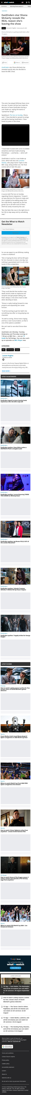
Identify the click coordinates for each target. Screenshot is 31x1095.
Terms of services (20, 237)
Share (5, 62)
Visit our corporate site (14, 1041)
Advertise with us (6, 1077)
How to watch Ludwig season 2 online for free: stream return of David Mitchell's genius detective (16, 1000)
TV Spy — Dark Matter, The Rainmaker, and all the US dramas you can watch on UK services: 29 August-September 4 (16, 989)
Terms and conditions (8, 1053)
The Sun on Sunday (16, 115)
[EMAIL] (3, 360)
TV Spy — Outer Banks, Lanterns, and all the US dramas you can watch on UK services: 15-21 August (16, 1020)
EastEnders (4, 11)
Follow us (18, 62)
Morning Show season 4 (16, 6)
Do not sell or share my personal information (14, 1081)
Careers (4, 1070)
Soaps (17, 350)
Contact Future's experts (8, 1056)
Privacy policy (5, 1060)
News (3, 28)
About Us (4, 1074)
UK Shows (10, 350)
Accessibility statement (8, 1067)
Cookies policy (5, 1063)
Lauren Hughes (12, 28)
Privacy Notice (22, 239)
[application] (15, 134)
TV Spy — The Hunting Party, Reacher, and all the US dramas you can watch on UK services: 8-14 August (16, 1029)
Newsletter (26, 62)
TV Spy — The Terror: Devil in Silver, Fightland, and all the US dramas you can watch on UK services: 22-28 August (15, 1010)
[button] (2, 2)
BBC (3, 350)
